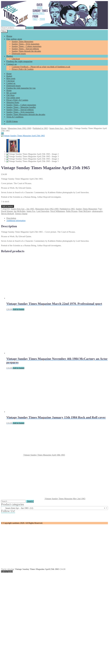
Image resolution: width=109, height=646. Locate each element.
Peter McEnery (85, 211)
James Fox (30, 211)
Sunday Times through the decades (26, 51)
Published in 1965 (40, 128)
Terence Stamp (21, 213)
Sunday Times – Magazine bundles (21, 107)
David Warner (7, 211)
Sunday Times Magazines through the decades (25, 114)
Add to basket (7, 206)
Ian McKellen (19, 211)
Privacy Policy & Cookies (22, 69)
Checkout (16, 59)
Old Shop (10, 95)
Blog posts (10, 78)
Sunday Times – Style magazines (25, 44)
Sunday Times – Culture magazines (26, 46)
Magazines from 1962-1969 (19, 128)
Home (9, 36)
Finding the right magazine (19, 61)
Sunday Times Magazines (22, 41)
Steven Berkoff (7, 213)
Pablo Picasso (71, 211)
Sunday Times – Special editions (25, 49)
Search (30, 28)
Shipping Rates (12, 102)
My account (11, 93)
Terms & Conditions (14, 117)
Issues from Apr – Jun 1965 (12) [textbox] (53, 508)
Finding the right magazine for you (20, 88)
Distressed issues (19, 53)
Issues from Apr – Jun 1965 (61, 128)
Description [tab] (11, 218)
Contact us (11, 64)
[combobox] (54, 508)
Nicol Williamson (57, 211)
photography (97, 211)
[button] (2, 133)
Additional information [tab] (16, 220)
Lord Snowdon (42, 211)
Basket (9, 56)
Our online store (14, 39)
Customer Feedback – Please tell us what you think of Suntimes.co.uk (41, 67)
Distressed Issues (13, 86)
